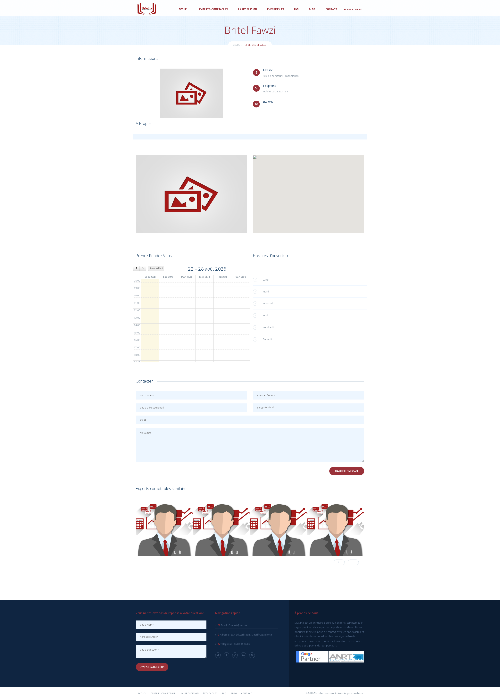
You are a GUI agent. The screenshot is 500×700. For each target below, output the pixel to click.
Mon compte (354, 9)
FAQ (296, 9)
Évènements (275, 9)
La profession (247, 9)
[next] (142, 268)
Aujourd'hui (156, 268)
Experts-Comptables (213, 9)
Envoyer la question (152, 666)
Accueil (184, 9)
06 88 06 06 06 (235, 644)
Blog (312, 9)
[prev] (136, 268)
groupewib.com (355, 693)
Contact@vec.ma (233, 625)
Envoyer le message (346, 470)
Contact (331, 9)
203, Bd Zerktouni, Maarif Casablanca (245, 634)
